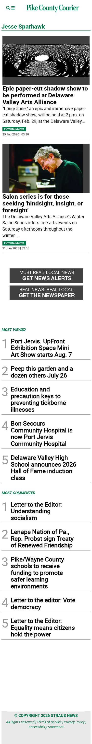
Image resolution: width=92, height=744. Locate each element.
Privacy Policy (74, 722)
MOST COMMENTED (18, 492)
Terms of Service (49, 722)
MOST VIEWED (13, 329)
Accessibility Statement (46, 726)
